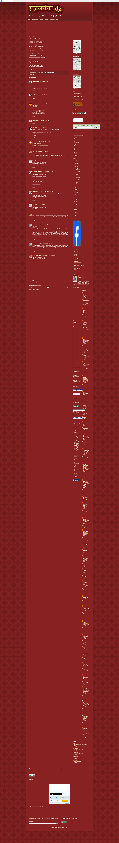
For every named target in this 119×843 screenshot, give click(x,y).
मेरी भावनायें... (85, 322)
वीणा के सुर (84, 570)
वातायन (84, 676)
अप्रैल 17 (77, 180)
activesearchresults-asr (78, 259)
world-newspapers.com (78, 252)
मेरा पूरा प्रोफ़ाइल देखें (76, 287)
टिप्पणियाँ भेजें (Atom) (36, 289)
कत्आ (74, 138)
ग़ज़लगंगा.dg (75, 269)
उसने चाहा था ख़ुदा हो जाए (77, 97)
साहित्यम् (84, 339)
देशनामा (84, 435)
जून (75, 189)
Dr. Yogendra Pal (36, 141)
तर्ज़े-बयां (75, 266)
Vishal (34, 160)
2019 (75, 209)
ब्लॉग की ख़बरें (76, 261)
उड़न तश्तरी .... (85, 315)
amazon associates (77, 264)
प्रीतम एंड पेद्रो (85, 323)
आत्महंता (84, 564)
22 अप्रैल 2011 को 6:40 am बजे (47, 171)
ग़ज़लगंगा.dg (76, 748)
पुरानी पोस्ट (66, 287)
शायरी (74, 152)
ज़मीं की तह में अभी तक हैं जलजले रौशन (79, 96)
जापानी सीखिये (85, 669)
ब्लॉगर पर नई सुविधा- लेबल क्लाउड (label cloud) (85, 718)
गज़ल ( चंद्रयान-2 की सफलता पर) (78, 749)
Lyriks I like (85, 550)
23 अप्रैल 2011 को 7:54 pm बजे (47, 191)
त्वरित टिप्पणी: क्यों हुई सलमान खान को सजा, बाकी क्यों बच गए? (85, 533)
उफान (83, 702)
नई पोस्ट (31, 287)
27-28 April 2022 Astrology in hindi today (85, 444)
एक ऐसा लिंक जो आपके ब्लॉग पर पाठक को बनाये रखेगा (40, 145)
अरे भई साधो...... (76, 752)
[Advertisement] (54, 812)
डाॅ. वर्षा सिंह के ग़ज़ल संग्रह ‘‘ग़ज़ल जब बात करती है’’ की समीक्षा (85, 452)
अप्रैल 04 (77, 172)
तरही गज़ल (75, 148)
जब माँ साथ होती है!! (85, 393)
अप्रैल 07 (77, 174)
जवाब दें (34, 90)
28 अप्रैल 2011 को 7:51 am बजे (49, 255)
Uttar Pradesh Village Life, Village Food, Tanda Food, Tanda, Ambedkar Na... (86, 468)
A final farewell (85, 637)
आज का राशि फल (85, 442)
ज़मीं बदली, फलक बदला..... (80, 183)
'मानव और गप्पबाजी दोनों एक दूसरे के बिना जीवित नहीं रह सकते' (86, 691)
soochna (75, 155)
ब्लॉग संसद (84, 622)
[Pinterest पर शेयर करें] (53, 72)
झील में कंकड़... (85, 664)
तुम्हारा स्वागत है (85, 499)
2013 (75, 199)
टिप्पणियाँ (75, 121)
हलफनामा (46, 19)
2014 (75, 201)
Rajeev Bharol (35, 120)
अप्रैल (76, 168)
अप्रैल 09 (77, 176)
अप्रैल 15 (77, 179)
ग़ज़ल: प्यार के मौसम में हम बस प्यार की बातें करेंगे (86, 521)
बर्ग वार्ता (75, 257)
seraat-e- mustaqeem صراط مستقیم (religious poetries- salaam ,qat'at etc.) (85, 651)
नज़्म (74, 151)
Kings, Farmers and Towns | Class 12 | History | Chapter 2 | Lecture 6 (86, 484)
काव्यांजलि (84, 417)
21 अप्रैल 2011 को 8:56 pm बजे (41, 127)
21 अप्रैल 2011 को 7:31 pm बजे (41, 103)
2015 (75, 202)
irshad (84, 696)
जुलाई (76, 191)
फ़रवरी (76, 165)
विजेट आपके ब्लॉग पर (75, 424)
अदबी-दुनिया (52, 19)
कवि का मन (84, 613)
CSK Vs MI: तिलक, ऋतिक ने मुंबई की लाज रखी (86, 437)
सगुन (57, 19)
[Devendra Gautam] (77, 245)
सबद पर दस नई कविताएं (86, 577)
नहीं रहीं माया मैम (85, 565)
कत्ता (74, 141)
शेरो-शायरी (75, 153)
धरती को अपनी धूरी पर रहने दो (78, 99)
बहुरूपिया (84, 658)
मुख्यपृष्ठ (48, 287)
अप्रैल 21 (77, 182)
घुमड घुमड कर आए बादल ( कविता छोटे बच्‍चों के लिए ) (86, 704)
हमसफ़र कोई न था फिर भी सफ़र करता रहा (76, 441)
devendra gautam (36, 224)
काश (83, 311)
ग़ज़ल (33, 74)
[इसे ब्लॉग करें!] (49, 72)
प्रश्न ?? (84, 418)
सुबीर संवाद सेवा (85, 327)
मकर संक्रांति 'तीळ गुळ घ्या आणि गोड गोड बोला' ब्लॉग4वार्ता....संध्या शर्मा (86, 592)
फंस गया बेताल (76, 757)
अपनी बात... (84, 475)
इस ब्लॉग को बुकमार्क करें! (76, 402)
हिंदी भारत (75, 254)
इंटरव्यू (75, 137)
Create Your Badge (76, 246)
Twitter (59, 797)
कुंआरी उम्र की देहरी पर (86, 364)
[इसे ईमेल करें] (47, 72)
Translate (77, 412)
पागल (83, 712)
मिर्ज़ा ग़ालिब (84, 737)
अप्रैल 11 (77, 177)
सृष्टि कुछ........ (85, 683)
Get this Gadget (67, 803)
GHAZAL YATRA (86, 450)
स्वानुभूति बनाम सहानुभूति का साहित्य (78, 753)
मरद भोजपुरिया (84, 659)
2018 (75, 207)
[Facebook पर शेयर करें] (51, 72)
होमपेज (29, 19)
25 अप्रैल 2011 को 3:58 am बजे (39, 204)
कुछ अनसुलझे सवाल (85, 665)
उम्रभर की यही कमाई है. (77, 93)
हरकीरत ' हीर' (85, 363)
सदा (33, 204)
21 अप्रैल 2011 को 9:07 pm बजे (44, 141)
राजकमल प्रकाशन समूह (77, 262)
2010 (75, 160)
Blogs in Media (85, 368)
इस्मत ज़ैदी (34, 127)
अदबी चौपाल (84, 601)
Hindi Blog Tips (85, 716)
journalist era (76, 258)
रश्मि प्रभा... (34, 94)
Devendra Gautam (76, 220)
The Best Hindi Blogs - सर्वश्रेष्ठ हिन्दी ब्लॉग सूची (85, 348)
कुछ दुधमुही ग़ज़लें (76, 142)
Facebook (53, 797)
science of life (85, 682)
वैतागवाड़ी (84, 576)
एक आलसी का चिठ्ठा (86, 457)
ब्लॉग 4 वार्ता (84, 589)
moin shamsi (85, 481)
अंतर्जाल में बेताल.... (77, 756)
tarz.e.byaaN (85, 597)
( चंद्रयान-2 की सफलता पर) (78, 135)
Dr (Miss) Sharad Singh (37, 171)
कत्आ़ (74, 139)
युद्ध (83, 424)
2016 (75, 204)
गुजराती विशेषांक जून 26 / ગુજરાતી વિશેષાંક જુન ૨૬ (86, 341)
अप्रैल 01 (77, 169)
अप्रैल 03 (77, 171)
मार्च (75, 166)
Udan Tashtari (35, 81)
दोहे (74, 149)
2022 (75, 212)
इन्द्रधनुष (84, 519)
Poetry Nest (85, 491)
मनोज (83, 294)
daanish (34, 103)
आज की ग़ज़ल (85, 413)
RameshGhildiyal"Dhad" (37, 191)
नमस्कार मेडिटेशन (85, 428)
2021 (75, 210)
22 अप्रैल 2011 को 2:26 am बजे (40, 160)
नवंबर (76, 194)
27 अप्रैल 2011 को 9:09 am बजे (46, 224)
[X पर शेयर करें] (50, 72)
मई (75, 187)
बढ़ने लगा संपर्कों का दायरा (77, 761)
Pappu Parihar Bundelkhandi (38, 255)
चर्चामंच (84, 423)
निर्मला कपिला (35, 151)
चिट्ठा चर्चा (84, 377)
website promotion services (79, 265)
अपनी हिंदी (75, 255)
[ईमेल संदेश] (45, 72)
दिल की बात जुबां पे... (86, 531)
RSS (64, 797)
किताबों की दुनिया (35, 19)
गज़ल (74, 144)
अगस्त (76, 192)
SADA (84, 392)
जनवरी (76, 163)
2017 (75, 206)
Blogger (62, 827)
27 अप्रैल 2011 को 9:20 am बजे (46, 243)
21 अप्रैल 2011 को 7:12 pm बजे (43, 81)
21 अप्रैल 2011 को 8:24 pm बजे (43, 120)
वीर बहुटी (84, 526)
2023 (75, 214)
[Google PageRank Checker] (32, 776)
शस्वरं (83, 607)
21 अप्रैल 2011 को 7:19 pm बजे (42, 94)
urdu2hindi (76, 251)
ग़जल (74, 145)
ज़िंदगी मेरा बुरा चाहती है (77, 95)
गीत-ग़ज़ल (84, 310)
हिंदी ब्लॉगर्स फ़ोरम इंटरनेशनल (78, 268)
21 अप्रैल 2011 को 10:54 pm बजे (42, 151)
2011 (75, 162)
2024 (75, 215)
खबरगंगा (41, 19)
